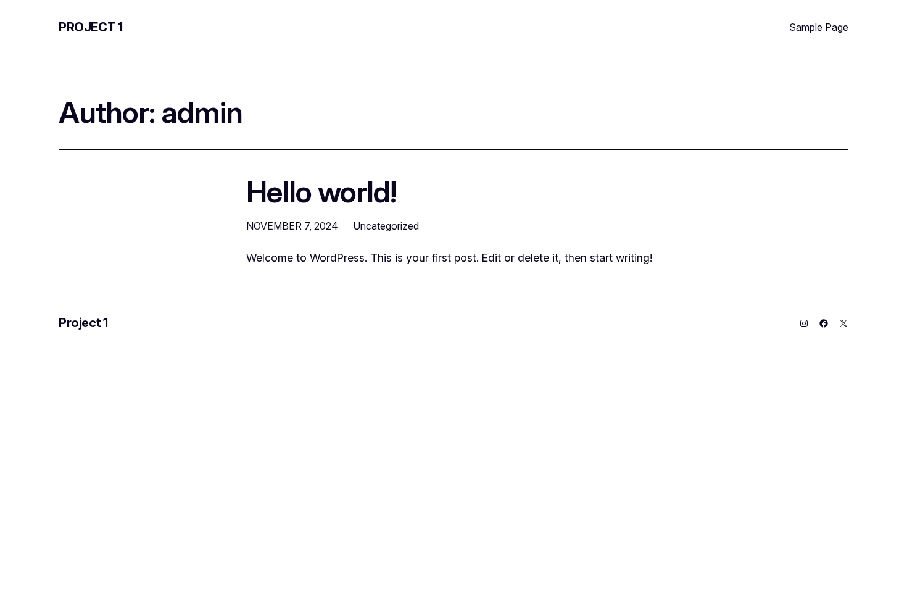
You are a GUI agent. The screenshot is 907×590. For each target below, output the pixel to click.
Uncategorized (386, 226)
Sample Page (818, 27)
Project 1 (90, 27)
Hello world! (321, 192)
